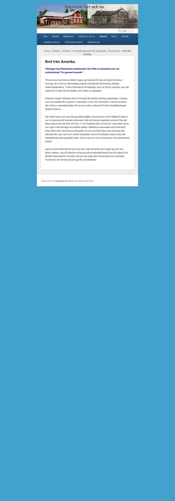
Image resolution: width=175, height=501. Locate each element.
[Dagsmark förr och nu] (87, 27)
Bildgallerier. (68, 36)
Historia (103, 36)
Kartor (114, 36)
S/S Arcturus (114, 50)
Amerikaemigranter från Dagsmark (89, 50)
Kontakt (125, 36)
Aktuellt (55, 36)
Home (47, 50)
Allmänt (66, 50)
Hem (45, 36)
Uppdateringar (94, 42)
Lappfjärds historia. (51, 42)
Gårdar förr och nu (87, 36)
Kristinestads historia (74, 42)
